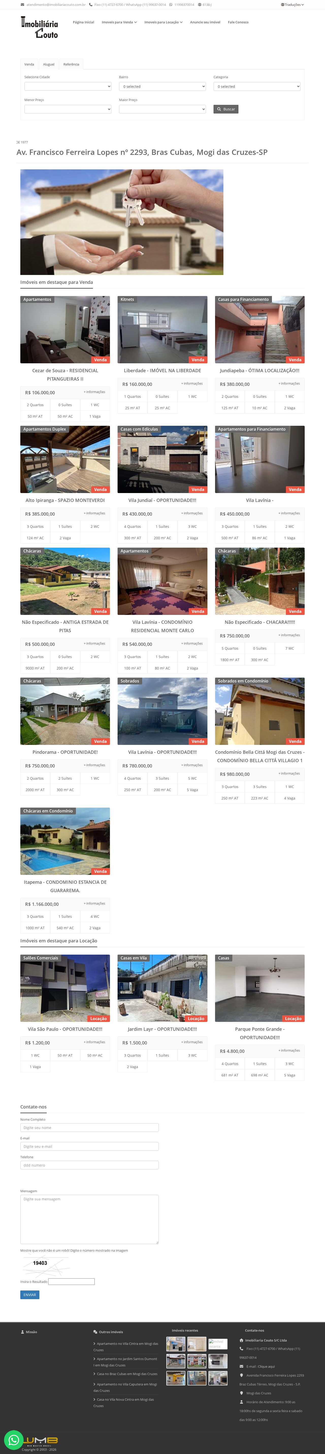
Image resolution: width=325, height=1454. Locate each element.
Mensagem (28, 1191)
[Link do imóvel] (176, 1345)
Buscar (228, 109)
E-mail (24, 1138)
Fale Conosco (238, 22)
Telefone (26, 1157)
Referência (71, 64)
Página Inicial (83, 22)
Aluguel (48, 64)
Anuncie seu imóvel (205, 22)
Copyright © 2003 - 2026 (38, 1449)
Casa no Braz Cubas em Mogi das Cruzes (127, 1373)
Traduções (293, 4)
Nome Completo (32, 1119)
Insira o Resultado (33, 1281)
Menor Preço (34, 99)
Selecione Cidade (37, 77)
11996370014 (184, 4)
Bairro (123, 77)
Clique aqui (266, 1366)
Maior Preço (128, 99)
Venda (29, 64)
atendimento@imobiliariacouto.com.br (56, 4)
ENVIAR (30, 1294)
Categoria (221, 77)
